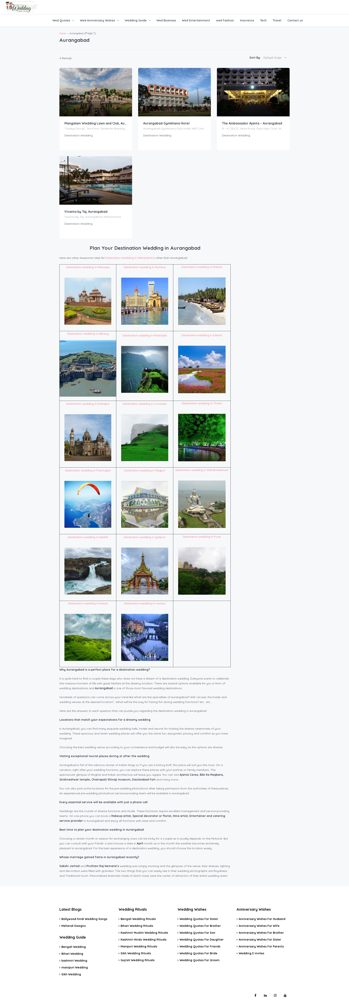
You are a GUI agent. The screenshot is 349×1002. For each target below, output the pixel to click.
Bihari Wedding (72, 954)
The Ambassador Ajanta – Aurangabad (252, 123)
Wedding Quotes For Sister (199, 919)
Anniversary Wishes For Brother (261, 933)
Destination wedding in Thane (202, 403)
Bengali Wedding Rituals (138, 919)
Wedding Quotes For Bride (198, 953)
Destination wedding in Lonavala (144, 404)
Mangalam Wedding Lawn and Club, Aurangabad (95, 123)
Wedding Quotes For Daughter (202, 939)
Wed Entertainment (196, 20)
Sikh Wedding (71, 974)
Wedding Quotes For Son (197, 933)
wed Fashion (225, 20)
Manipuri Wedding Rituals (139, 946)
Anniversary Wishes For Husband (262, 919)
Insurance (247, 20)
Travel (277, 20)
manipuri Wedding (74, 967)
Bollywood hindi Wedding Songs (84, 919)
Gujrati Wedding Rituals (138, 960)
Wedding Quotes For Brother (200, 926)
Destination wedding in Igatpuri (144, 537)
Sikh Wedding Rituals (136, 953)
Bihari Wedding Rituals (137, 926)
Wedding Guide (136, 20)
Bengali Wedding (73, 947)
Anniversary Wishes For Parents (261, 946)
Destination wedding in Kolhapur (88, 404)
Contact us (295, 20)
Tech (263, 20)
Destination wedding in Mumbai (145, 267)
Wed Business (166, 20)
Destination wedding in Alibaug (88, 333)
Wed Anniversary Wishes (97, 20)
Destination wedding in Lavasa (144, 603)
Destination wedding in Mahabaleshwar (202, 470)
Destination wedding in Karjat (88, 603)
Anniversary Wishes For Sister (260, 939)
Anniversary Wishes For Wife (259, 926)
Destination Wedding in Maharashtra (130, 258)
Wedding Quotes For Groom (200, 960)
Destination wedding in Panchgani (88, 470)
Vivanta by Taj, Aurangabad (85, 212)
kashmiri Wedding (74, 960)
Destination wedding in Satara (202, 335)
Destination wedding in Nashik (88, 537)
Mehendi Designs (73, 926)
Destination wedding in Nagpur (144, 470)
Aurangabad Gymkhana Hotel (166, 123)
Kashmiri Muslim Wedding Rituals (144, 933)
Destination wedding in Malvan (201, 267)
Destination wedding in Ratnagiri (88, 267)
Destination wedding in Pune (202, 536)
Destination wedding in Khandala (145, 335)
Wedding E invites (251, 953)
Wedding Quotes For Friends (200, 946)
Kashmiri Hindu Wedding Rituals (143, 939)
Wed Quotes (61, 20)
